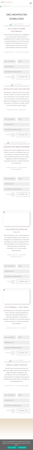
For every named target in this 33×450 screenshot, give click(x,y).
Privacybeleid (22, 447)
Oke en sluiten (12, 447)
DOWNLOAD (23, 77)
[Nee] (31, 445)
